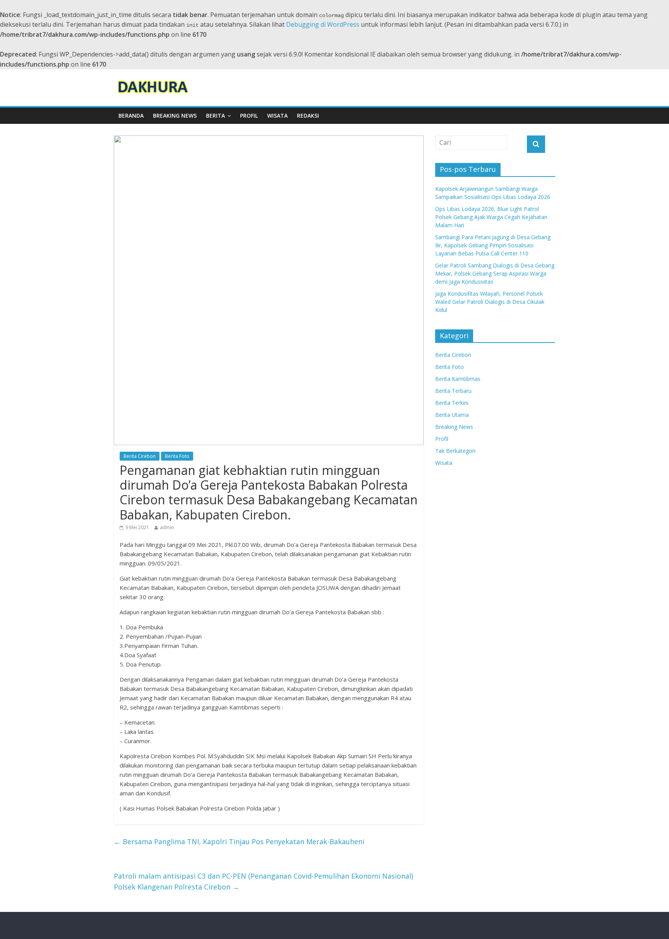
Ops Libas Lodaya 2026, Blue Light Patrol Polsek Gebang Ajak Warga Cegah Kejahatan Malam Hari (491, 217)
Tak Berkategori (455, 450)
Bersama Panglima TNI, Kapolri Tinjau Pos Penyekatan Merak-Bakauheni (239, 841)
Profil (249, 115)
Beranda (131, 115)
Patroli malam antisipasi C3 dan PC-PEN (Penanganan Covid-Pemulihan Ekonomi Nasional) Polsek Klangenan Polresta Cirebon (263, 881)
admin (167, 527)
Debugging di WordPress (322, 24)
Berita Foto (177, 456)
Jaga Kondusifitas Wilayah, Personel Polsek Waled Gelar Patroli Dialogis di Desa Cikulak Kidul (489, 302)
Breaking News (175, 115)
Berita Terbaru (453, 390)
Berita (215, 115)
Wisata (277, 115)
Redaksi (308, 115)
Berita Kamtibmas (457, 378)
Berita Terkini (451, 402)
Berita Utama (452, 414)
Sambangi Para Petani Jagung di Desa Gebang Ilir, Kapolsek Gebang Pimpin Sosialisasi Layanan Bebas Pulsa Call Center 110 (493, 245)
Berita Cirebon (140, 456)
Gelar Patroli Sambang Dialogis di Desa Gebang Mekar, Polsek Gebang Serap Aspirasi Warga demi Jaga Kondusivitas (494, 273)
